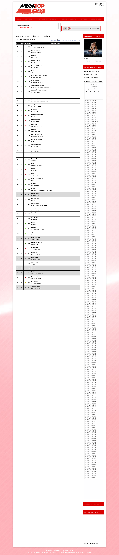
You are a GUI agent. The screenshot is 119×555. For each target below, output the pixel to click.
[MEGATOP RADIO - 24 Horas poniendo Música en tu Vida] (30, 14)
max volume (98, 28)
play (65, 28)
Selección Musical (64, 552)
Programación (44, 552)
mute (91, 28)
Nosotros (36, 552)
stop (69, 28)
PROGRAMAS (54, 19)
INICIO (19, 19)
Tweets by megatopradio (91, 543)
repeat (80, 30)
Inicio (30, 552)
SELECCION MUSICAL (69, 19)
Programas (53, 552)
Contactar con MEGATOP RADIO (81, 552)
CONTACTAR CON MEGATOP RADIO (90, 19)
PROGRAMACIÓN (41, 19)
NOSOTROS (28, 19)
